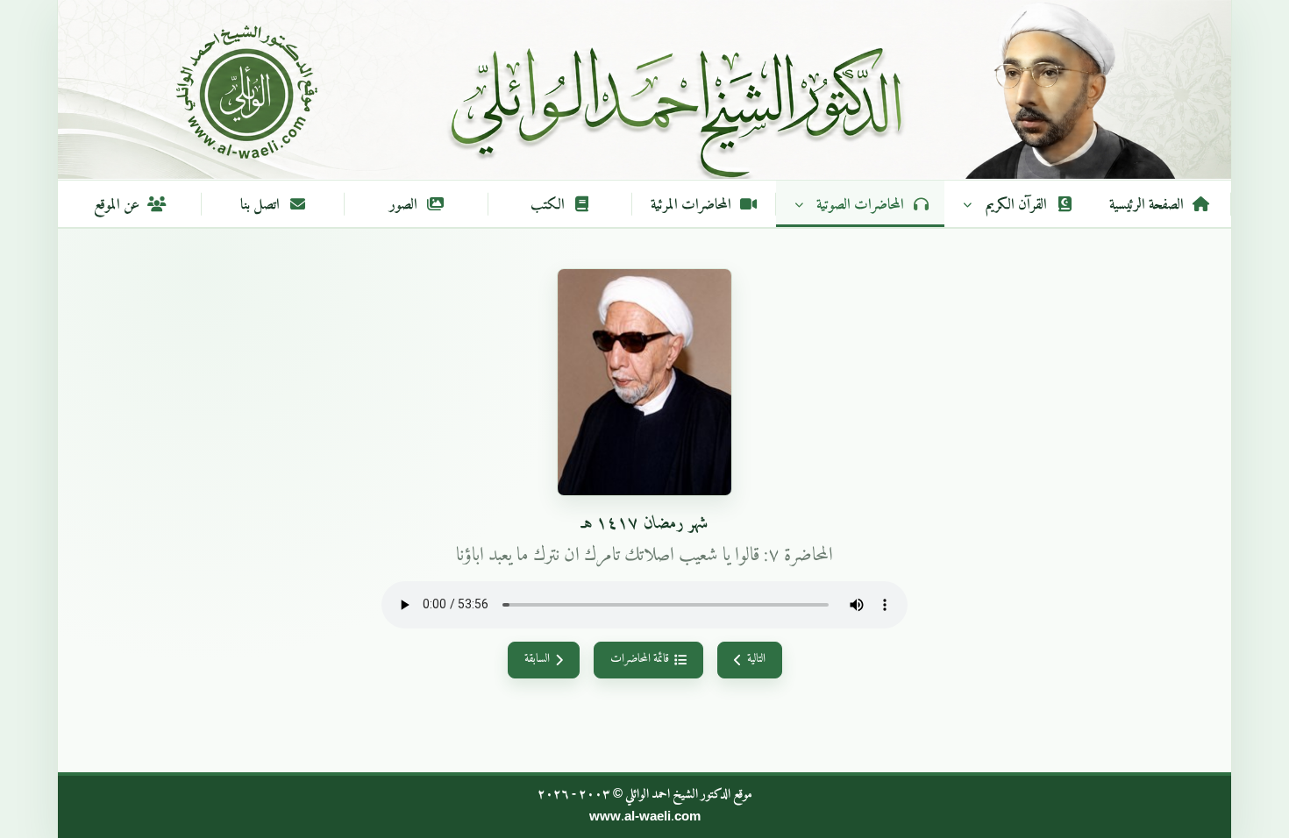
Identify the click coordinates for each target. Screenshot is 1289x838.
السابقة (537, 659)
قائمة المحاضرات (639, 659)
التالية (756, 659)
